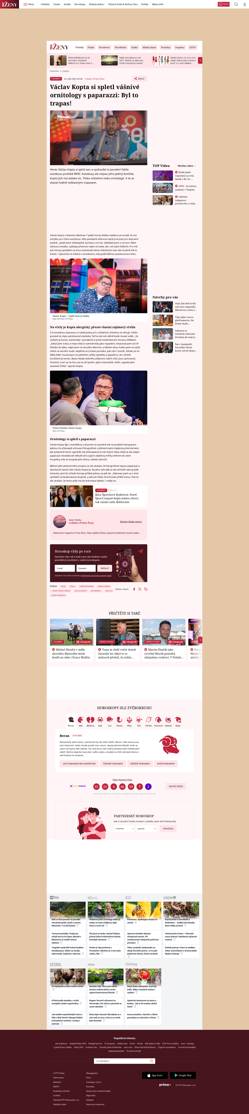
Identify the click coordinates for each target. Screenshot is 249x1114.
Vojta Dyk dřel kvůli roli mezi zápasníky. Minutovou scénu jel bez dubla (186, 307)
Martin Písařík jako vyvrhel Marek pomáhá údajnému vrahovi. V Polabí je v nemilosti (162, 655)
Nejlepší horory (95, 1043)
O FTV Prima (58, 1073)
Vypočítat (168, 828)
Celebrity (45, 4)
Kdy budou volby (152, 1043)
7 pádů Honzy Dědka (62, 1047)
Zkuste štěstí (176, 786)
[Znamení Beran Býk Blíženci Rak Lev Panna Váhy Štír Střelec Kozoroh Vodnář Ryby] (86, 568)
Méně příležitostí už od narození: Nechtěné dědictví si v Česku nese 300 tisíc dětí (81, 61)
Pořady (144, 4)
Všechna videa (186, 165)
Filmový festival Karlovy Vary (123, 4)
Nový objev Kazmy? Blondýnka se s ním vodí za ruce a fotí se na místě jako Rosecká (105, 1017)
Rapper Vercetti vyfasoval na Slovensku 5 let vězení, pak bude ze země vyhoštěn (105, 1003)
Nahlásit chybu (59, 1104)
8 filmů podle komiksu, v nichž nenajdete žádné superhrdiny (65, 1002)
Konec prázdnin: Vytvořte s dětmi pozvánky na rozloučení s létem (142, 1016)
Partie (132, 1043)
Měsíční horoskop (140, 763)
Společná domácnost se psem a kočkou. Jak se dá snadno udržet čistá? (142, 1003)
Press (88, 1077)
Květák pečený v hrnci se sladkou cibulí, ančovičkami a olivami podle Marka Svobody (181, 950)
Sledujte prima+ (97, 4)
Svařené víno (91, 1047)
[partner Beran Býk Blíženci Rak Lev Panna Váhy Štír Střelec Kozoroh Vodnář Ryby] (146, 828)
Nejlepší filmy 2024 (77, 1043)
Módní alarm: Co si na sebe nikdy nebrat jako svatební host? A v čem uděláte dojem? (183, 61)
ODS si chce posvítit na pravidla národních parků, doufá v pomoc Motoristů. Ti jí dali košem (66, 922)
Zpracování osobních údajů (98, 1091)
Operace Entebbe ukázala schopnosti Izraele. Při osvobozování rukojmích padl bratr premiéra (143, 938)
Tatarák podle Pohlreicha (110, 1047)
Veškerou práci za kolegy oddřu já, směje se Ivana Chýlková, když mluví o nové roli (104, 922)
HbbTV (56, 1086)
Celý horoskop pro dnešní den (79, 763)
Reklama (57, 1082)
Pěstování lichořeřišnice (145, 1047)
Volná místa (58, 1077)
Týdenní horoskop (113, 763)
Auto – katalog (187, 1043)
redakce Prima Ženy (94, 78)
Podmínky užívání (61, 1091)
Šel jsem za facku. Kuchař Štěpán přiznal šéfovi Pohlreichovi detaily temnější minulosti (104, 936)
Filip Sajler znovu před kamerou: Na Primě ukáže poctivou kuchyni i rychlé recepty (185, 320)
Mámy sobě (157, 4)
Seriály (67, 4)
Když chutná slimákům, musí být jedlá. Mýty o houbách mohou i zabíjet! (141, 989)
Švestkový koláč (134, 1051)
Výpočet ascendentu (167, 1047)
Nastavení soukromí (95, 1104)
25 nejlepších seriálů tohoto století (67, 986)
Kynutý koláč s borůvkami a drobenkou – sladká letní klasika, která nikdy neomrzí (180, 922)
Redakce (90, 1100)
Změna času (122, 1043)
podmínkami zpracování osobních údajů (96, 575)
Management (92, 1073)
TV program (109, 1043)
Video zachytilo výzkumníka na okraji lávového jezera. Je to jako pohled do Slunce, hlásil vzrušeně (142, 950)
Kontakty (90, 1086)
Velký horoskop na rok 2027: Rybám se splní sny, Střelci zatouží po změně (131, 60)
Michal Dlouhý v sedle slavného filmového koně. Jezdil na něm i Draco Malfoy (71, 653)
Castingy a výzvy (93, 1082)
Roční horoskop (166, 763)
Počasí (140, 1043)
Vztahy (56, 4)
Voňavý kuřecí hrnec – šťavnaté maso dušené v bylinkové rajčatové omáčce (181, 936)
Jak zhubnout (61, 1043)
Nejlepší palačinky (116, 1051)
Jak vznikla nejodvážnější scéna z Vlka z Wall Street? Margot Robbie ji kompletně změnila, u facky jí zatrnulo (67, 1019)
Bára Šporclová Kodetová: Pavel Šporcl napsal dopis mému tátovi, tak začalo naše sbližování (117, 498)
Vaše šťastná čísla (122, 780)
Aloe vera (128, 1047)
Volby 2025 (78, 1047)
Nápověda (90, 1095)
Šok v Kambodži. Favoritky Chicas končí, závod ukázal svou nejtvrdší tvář (185, 347)
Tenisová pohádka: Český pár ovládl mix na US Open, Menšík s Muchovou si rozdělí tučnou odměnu (66, 938)
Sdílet (141, 79)
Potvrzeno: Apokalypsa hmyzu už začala (142, 921)
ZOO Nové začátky (170, 1043)
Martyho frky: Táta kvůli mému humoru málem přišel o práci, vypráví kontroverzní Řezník (103, 989)
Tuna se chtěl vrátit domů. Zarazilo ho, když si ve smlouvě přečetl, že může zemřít (117, 655)
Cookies (56, 1095)
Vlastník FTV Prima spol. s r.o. (66, 1100)
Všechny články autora (131, 521)
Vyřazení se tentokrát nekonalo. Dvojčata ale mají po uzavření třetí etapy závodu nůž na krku (185, 334)
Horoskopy (79, 4)
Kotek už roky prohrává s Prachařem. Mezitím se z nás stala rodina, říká (105, 950)
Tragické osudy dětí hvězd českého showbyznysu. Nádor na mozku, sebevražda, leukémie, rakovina (68, 950)
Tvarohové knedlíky (187, 1047)
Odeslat (105, 568)
